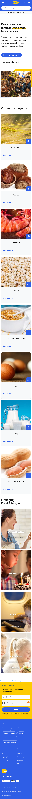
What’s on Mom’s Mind (16, 532)
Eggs (16, 386)
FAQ (3, 753)
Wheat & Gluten (16, 147)
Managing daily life (10, 62)
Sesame (16, 290)
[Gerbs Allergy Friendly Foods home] (5, 771)
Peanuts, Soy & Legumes (16, 481)
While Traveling (16, 615)
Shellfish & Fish (16, 243)
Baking (13, 738)
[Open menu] (3, 2)
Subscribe (16, 710)
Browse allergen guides (11, 55)
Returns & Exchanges (15, 791)
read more (7, 155)
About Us (19, 753)
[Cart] (29, 2)
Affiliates (19, 764)
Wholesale (20, 760)
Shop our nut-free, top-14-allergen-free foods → (15, 681)
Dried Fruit (14, 729)
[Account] (24, 2)
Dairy (16, 434)
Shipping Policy (6, 757)
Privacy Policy (19, 715)
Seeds (5, 729)
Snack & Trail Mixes (9, 733)
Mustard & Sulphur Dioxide (16, 338)
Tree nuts (16, 195)
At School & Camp (16, 656)
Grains (5, 738)
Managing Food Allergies (16, 537)
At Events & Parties (16, 573)
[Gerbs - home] (16, 2)
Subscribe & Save (7, 764)
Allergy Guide (21, 757)
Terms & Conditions (6, 795)
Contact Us (5, 760)
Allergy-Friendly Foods (9, 742)
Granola (21, 733)
